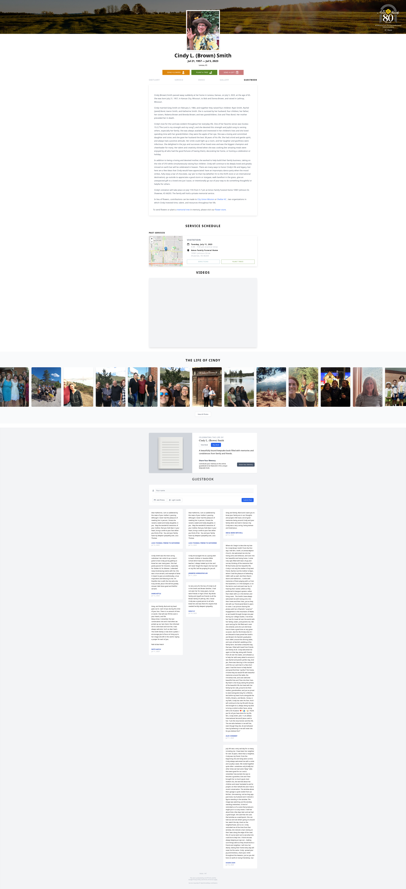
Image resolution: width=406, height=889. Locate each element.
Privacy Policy (197, 880)
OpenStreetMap (205, 883)
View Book (204, 445)
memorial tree (183, 209)
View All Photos (203, 414)
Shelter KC (222, 199)
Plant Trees (237, 262)
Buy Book (216, 445)
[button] (166, 249)
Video (201, 80)
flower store (220, 209)
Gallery (224, 80)
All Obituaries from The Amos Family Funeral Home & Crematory (388, 26)
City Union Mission (206, 199)
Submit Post (247, 500)
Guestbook (250, 80)
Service (179, 80)
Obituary (154, 80)
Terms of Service (209, 880)
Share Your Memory (246, 465)
